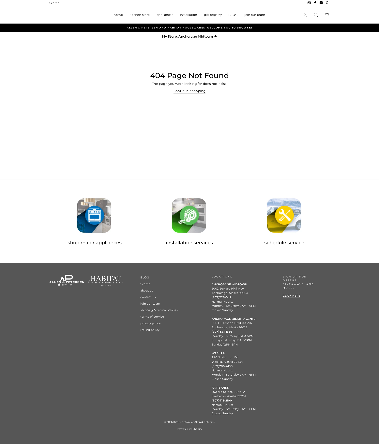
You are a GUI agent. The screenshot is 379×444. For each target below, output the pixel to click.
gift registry (213, 15)
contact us (148, 297)
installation (188, 15)
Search (54, 3)
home (118, 15)
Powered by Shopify (189, 428)
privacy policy (150, 323)
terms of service (152, 316)
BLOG (233, 15)
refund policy (149, 329)
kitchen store (139, 15)
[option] (189, 28)
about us (146, 290)
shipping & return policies (159, 310)
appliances (165, 15)
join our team (254, 15)
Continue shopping (190, 91)
